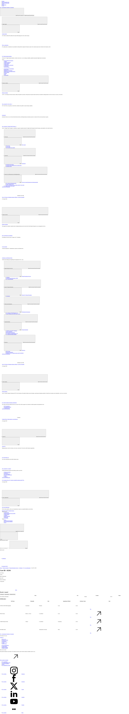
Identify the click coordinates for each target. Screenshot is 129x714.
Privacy (3, 664)
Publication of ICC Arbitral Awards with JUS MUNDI (14, 353)
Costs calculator (4, 246)
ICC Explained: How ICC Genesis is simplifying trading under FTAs (13, 480)
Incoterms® (4, 115)
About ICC (24, 436)
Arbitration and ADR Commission (11, 330)
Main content (4, 4)
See (90, 609)
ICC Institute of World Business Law (12, 333)
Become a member (5, 640)
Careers (3, 642)
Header (3, 1)
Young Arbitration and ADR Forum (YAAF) (13, 313)
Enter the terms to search (4, 540)
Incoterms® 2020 (9, 166)
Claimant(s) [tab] (2, 594)
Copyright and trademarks (6, 662)
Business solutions (5, 647)
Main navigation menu (5, 2)
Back (18, 32)
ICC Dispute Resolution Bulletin (11, 334)
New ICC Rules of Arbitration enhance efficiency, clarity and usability (13, 197)
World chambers (24, 381)
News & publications (25, 497)
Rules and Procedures (9, 352)
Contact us (1, 637)
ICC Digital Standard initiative (7, 56)
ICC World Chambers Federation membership (9, 402)
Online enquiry (4, 643)
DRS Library (8, 351)
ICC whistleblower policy (6, 665)
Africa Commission (9, 331)
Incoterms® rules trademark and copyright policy (14, 165)
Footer (3, 5)
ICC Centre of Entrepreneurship (11, 183)
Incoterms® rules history (10, 164)
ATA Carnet (8, 145)
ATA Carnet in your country (10, 147)
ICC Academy (6, 468)
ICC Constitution (4, 661)
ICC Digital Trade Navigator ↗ (9, 126)
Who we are (4, 639)
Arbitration (8, 277)
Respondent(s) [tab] (7, 594)
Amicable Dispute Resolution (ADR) (12, 278)
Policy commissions (5, 45)
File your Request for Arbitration (7, 235)
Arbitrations (4, 558)
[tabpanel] (64, 596)
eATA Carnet (8, 146)
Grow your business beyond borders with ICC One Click (15, 185)
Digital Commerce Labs (10, 184)
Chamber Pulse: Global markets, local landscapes (10, 419)
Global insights (24, 24)
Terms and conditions (5, 663)
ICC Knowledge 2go (5, 457)
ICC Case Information (9, 279)
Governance (8, 296)
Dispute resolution (25, 214)
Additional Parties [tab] (12, 594)
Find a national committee (4, 660)
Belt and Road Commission (10, 332)
